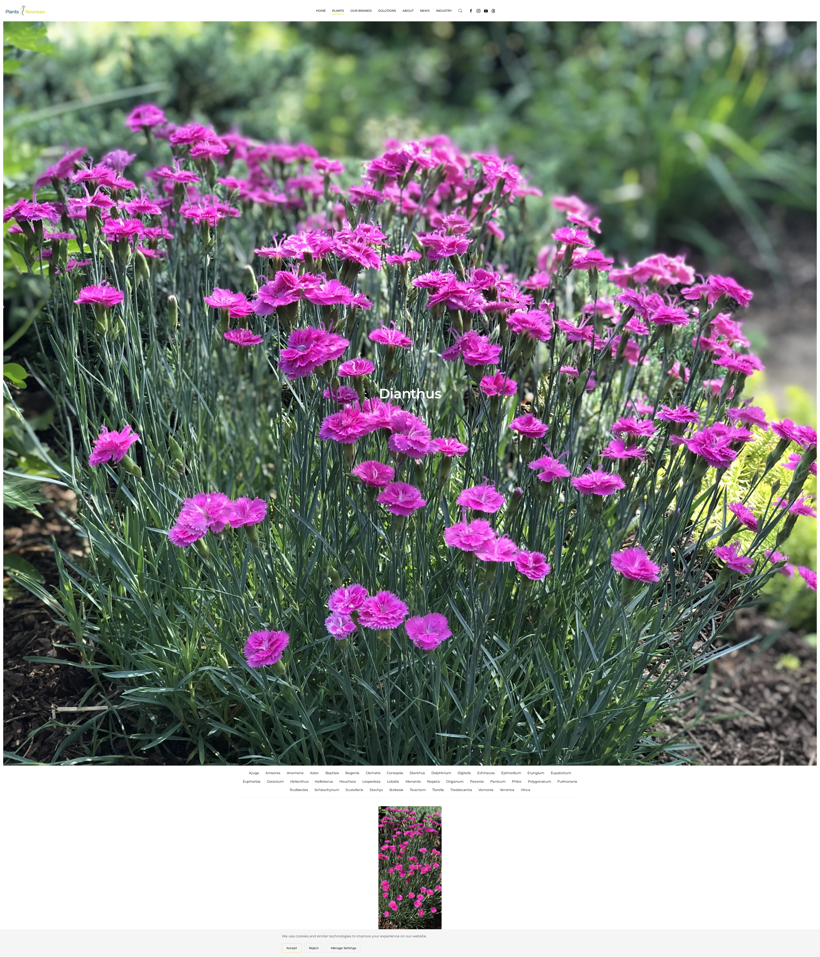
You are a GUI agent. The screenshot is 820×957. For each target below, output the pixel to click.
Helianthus (299, 781)
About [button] (408, 11)
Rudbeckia (299, 790)
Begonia (352, 773)
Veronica (507, 790)
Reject (313, 948)
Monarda (413, 781)
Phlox (516, 781)
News (425, 11)
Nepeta (433, 781)
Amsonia (272, 773)
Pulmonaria (567, 781)
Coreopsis (395, 773)
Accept (291, 948)
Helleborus (324, 781)
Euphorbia (252, 781)
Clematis (373, 773)
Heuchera (347, 781)
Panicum (498, 781)
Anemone (295, 773)
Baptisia (332, 773)
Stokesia (396, 790)
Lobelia (393, 781)
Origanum (454, 781)
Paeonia (477, 781)
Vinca (525, 790)
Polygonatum (539, 781)
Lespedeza (371, 781)
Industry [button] (444, 11)
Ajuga (254, 773)
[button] (460, 10)
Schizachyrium (327, 790)
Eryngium (535, 773)
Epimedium (511, 773)
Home (321, 11)
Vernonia (485, 790)
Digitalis (464, 773)
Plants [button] (338, 11)
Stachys (376, 790)
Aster (314, 773)
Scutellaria (354, 790)
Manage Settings (343, 948)
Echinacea (486, 773)
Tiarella (438, 790)
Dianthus (417, 773)
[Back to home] (25, 10)
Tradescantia (461, 790)
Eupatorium (561, 773)
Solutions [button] (387, 11)
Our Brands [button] (361, 11)
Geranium (275, 781)
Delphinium (441, 773)
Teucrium (418, 790)
